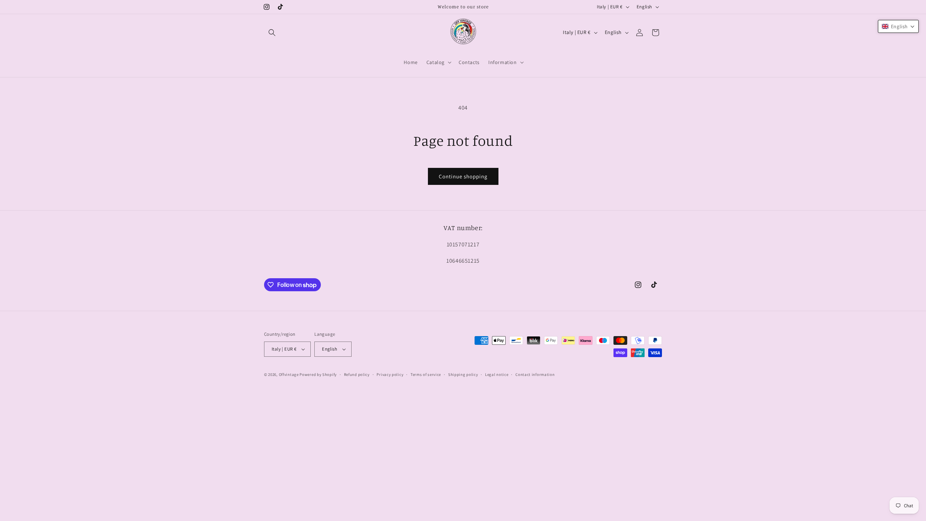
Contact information (535, 374)
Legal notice (496, 374)
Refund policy (357, 374)
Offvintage (289, 374)
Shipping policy (463, 374)
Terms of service (426, 374)
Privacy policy (390, 374)
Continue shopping (463, 176)
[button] (272, 33)
